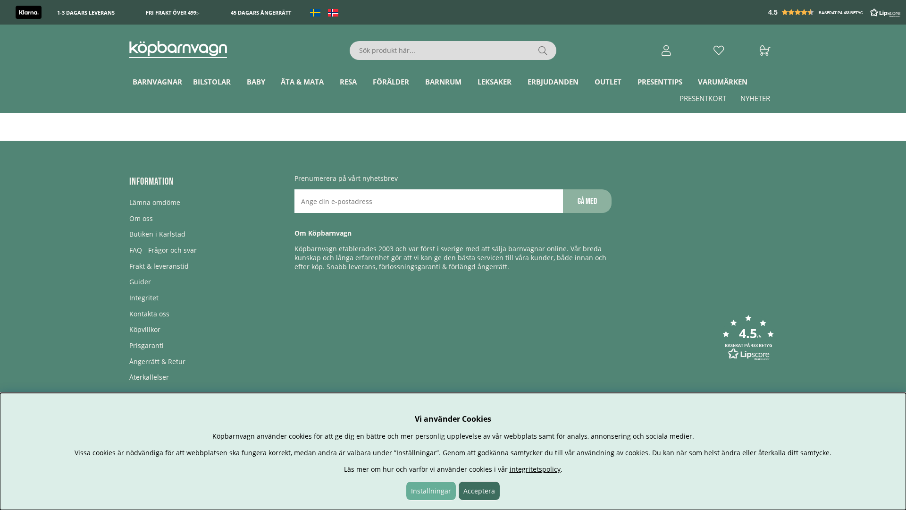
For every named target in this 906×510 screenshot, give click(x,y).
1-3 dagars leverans (86, 12)
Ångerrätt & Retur (157, 361)
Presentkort (703, 98)
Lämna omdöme (154, 202)
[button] (835, 12)
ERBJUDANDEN (553, 81)
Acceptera (479, 490)
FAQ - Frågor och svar (163, 250)
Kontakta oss (149, 313)
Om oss (141, 218)
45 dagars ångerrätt (261, 12)
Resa (348, 81)
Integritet (144, 297)
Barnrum (443, 81)
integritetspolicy (535, 469)
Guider (140, 281)
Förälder (391, 81)
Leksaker (495, 81)
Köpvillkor (144, 329)
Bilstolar (212, 81)
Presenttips (660, 81)
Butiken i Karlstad (157, 234)
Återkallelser (149, 377)
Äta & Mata (302, 81)
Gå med (587, 201)
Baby (256, 81)
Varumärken (722, 81)
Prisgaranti (146, 345)
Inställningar (431, 490)
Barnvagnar (157, 81)
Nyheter (755, 98)
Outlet (608, 81)
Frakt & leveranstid (159, 266)
